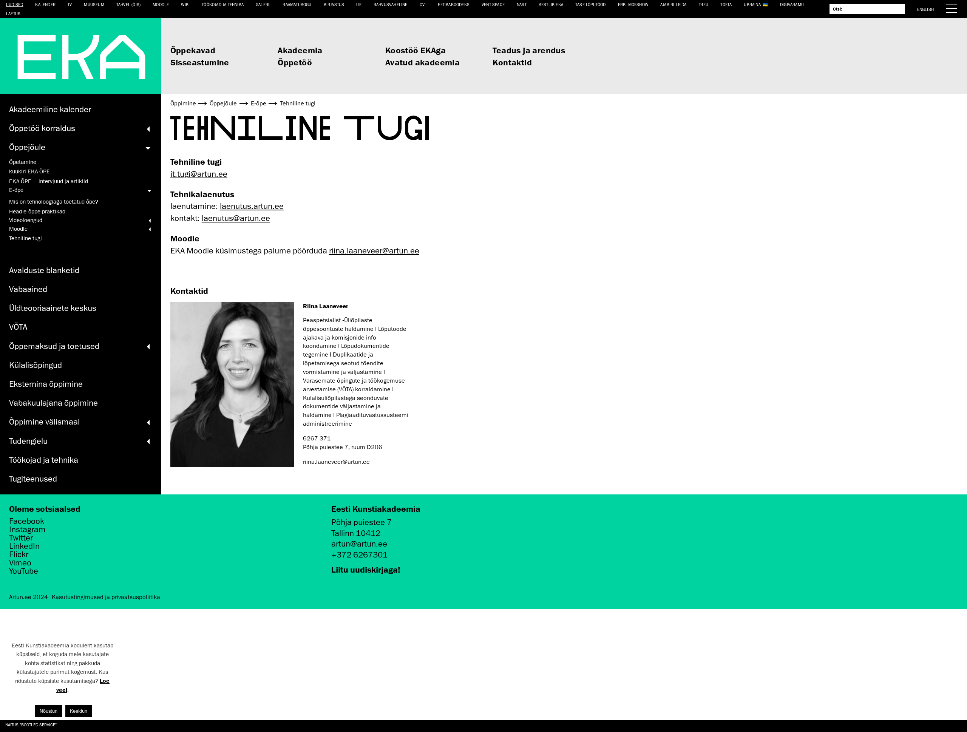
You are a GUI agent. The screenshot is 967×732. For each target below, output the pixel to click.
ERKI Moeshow (633, 4)
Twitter (21, 538)
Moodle (161, 4)
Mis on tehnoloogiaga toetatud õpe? (53, 201)
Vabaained (28, 289)
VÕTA (18, 327)
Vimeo (20, 563)
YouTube (23, 571)
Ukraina (752, 4)
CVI (423, 4)
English (925, 9)
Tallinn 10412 (355, 533)
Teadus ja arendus (529, 50)
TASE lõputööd (590, 4)
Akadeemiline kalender (50, 109)
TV (70, 4)
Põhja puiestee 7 (361, 522)
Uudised (14, 4)
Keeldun (78, 711)
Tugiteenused (33, 479)
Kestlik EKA (551, 4)
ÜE (358, 4)
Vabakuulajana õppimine (53, 403)
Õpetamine (22, 162)
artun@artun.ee (359, 544)
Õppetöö (295, 62)
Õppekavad (193, 50)
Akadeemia (300, 50)
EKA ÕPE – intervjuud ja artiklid (48, 181)
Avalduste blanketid (44, 270)
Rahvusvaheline (391, 4)
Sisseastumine (199, 62)
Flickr (18, 554)
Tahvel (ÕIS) (128, 4)
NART (522, 4)
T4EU (704, 4)
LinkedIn (24, 546)
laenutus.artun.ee (252, 206)
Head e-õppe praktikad (37, 211)
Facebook (26, 521)
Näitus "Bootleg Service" (31, 724)
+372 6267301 (359, 555)
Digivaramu (792, 4)
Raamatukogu (297, 4)
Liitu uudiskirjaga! (365, 569)
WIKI (185, 4)
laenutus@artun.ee (236, 218)
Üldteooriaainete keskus (52, 308)
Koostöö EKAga (415, 50)
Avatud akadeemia (422, 62)
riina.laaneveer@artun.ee (374, 251)
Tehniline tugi (25, 238)
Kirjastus (334, 4)
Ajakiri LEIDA (673, 4)
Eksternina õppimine (46, 384)
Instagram (27, 529)
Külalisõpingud (35, 365)
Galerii (263, 4)
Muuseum (94, 4)
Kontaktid (512, 62)
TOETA (726, 4)
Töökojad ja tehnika (223, 4)
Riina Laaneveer (325, 306)
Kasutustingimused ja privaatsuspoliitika (106, 597)
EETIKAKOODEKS (454, 4)
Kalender (45, 4)
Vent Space (493, 4)
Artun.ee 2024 (28, 597)
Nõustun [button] (48, 711)
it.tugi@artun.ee (198, 174)
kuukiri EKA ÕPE (29, 171)
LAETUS (13, 13)
